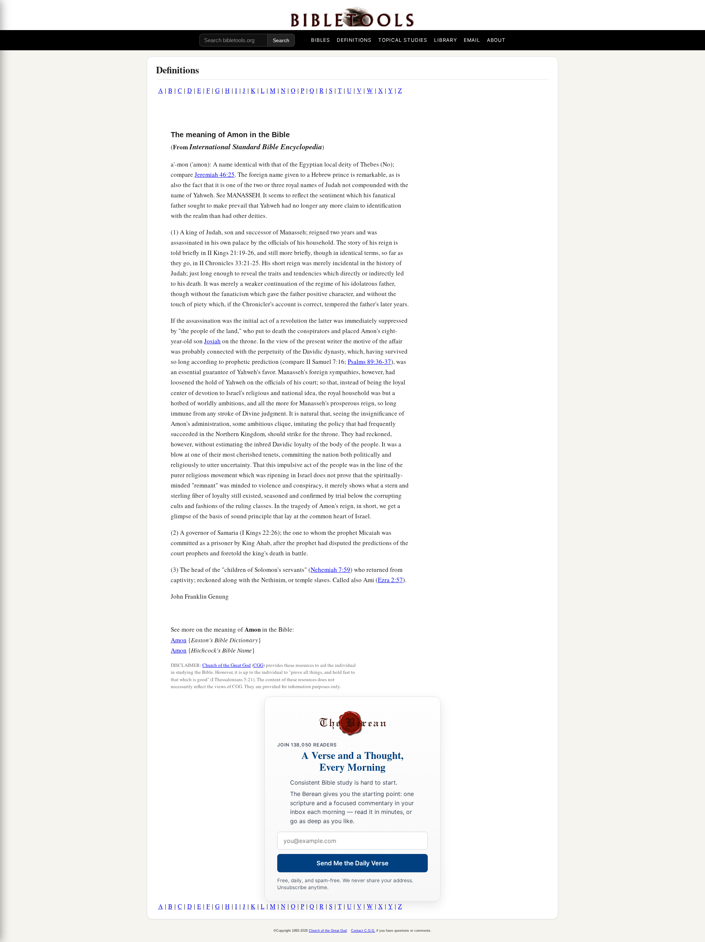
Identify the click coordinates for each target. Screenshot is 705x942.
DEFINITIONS (354, 40)
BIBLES (320, 40)
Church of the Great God (226, 665)
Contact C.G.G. (363, 930)
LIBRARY (445, 40)
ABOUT (496, 40)
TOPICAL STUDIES (402, 40)
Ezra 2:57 (390, 580)
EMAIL (472, 40)
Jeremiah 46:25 (215, 174)
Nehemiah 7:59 (330, 569)
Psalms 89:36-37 (369, 361)
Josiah (212, 341)
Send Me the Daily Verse (352, 863)
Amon (179, 640)
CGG (258, 665)
